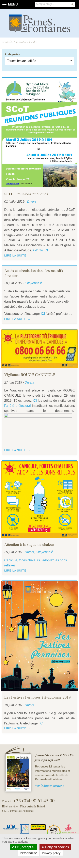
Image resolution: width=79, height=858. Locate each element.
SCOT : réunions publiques (26, 193)
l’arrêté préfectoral (17, 405)
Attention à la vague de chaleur (29, 544)
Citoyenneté (33, 283)
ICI (42, 723)
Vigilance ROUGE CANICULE (29, 374)
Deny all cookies (56, 847)
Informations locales (25, 42)
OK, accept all (24, 847)
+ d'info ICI (40, 250)
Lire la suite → (17, 255)
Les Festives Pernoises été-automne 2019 (37, 697)
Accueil (6, 42)
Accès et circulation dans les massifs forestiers (33, 273)
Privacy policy (51, 853)
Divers (31, 201)
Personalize (28, 853)
